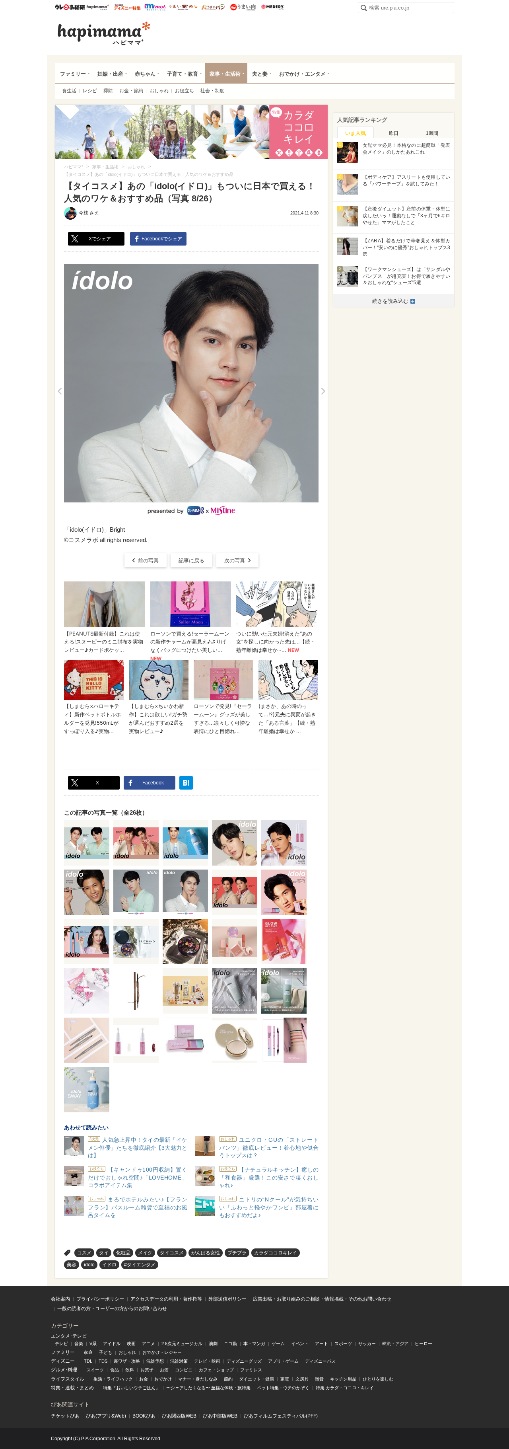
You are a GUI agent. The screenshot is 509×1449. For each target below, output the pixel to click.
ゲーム (278, 1343)
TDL (88, 1361)
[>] (323, 391)
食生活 (69, 91)
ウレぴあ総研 (70, 7)
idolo (89, 1265)
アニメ (148, 1343)
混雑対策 (179, 1361)
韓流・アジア (395, 1343)
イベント (300, 1343)
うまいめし (183, 7)
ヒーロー (423, 1343)
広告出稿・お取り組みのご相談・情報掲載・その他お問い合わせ (322, 1299)
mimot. (155, 7)
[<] (59, 391)
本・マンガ (254, 1343)
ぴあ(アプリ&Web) (106, 1416)
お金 (143, 1379)
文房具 (302, 1379)
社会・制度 (212, 91)
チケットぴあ (65, 1416)
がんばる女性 (205, 1253)
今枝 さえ (89, 213)
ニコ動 (230, 1343)
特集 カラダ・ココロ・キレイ (345, 1387)
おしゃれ (159, 91)
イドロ (109, 1265)
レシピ (90, 91)
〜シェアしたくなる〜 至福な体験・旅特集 (208, 1387)
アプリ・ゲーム (283, 1361)
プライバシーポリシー (100, 1299)
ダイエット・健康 (256, 1379)
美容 (71, 1265)
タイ (104, 1253)
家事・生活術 (225, 74)
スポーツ (343, 1343)
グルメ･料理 (64, 1370)
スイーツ (95, 1369)
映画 (131, 1343)
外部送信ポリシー (227, 1299)
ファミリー (73, 74)
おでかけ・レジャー (162, 1352)
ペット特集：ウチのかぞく (283, 1387)
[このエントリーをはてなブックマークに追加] (186, 783)
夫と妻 (260, 74)
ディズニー (63, 1361)
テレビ (61, 1343)
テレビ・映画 (207, 1361)
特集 (55, 1387)
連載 (70, 1387)
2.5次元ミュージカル (181, 1343)
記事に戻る (191, 561)
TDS (103, 1361)
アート (321, 1343)
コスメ (84, 1253)
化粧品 (123, 1253)
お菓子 (146, 1369)
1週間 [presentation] (432, 133)
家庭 (88, 1352)
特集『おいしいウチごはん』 (131, 1387)
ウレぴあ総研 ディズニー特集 (127, 7)
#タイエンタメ (139, 1265)
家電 (284, 1379)
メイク (145, 1253)
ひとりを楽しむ (378, 1379)
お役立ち (184, 91)
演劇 (213, 1343)
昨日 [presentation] (393, 133)
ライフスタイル (67, 1379)
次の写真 (234, 561)
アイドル (111, 1343)
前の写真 (148, 561)
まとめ (87, 1387)
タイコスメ (172, 1253)
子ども (105, 1352)
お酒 (164, 1369)
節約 (228, 1379)
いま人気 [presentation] (355, 133)
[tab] (355, 132)
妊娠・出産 (110, 74)
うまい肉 (243, 7)
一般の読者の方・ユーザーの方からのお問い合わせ (112, 1308)
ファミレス (251, 1369)
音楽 (78, 1343)
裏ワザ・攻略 (127, 1361)
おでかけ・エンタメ (302, 74)
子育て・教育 (182, 74)
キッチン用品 (343, 1379)
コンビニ (183, 1369)
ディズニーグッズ (244, 1361)
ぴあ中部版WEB (220, 1416)
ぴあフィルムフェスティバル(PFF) (281, 1416)
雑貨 (319, 1379)
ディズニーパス (320, 1361)
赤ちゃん (145, 74)
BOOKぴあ (143, 1416)
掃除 (108, 91)
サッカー (367, 1343)
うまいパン (213, 7)
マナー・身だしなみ (198, 1379)
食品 (114, 1369)
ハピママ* (98, 7)
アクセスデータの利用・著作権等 (166, 1299)
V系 (93, 1343)
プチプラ (237, 1253)
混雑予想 (155, 1361)
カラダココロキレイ (275, 1253)
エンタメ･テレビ (69, 1336)
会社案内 (60, 1299)
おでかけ (163, 1379)
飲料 (129, 1369)
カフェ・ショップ (216, 1369)
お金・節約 (131, 91)
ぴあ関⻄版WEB (179, 1416)
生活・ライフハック (113, 1379)
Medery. (273, 7)
